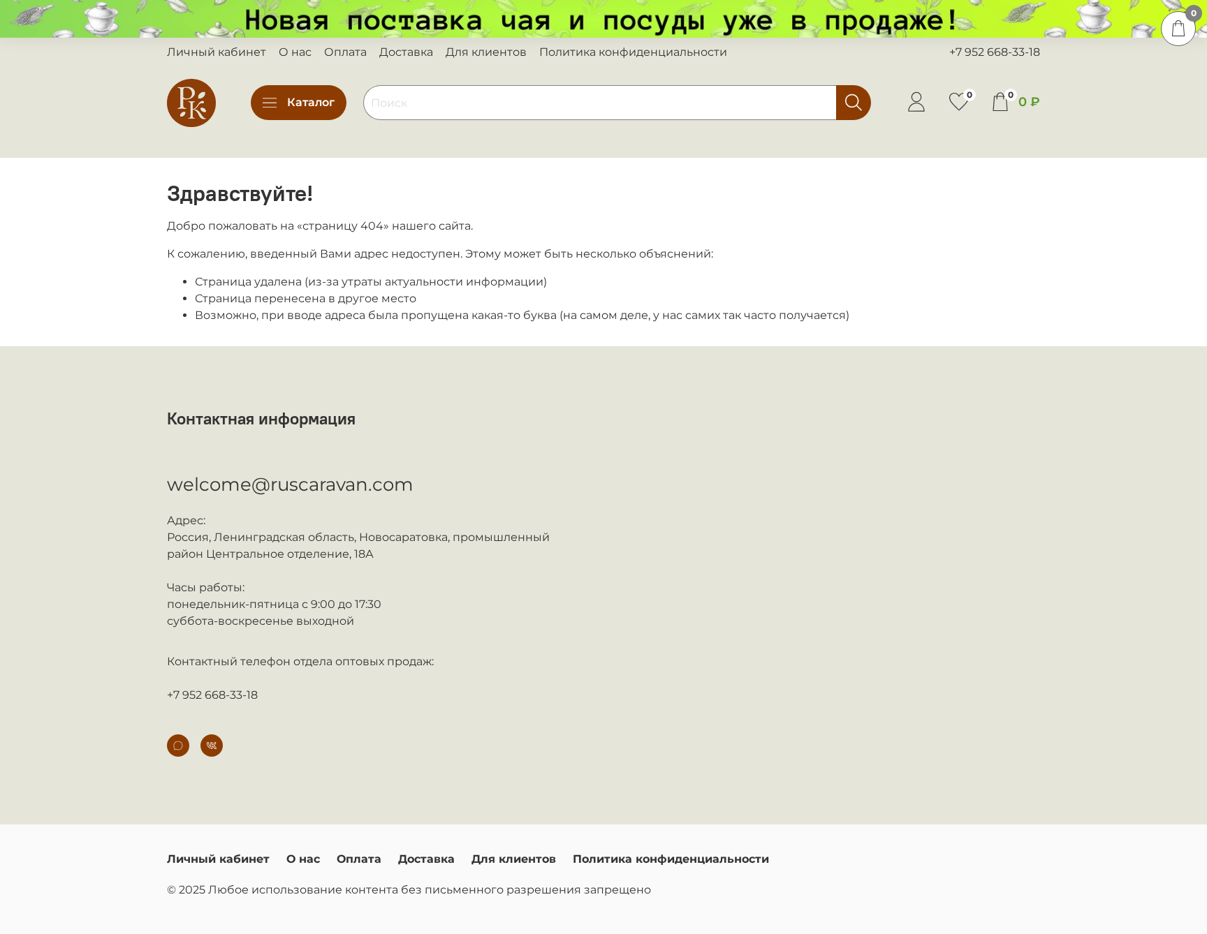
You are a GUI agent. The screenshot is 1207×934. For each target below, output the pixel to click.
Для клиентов (486, 52)
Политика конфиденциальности (633, 52)
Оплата (345, 52)
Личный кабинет (216, 52)
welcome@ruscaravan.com (290, 484)
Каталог (311, 102)
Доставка (406, 52)
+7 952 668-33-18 (994, 52)
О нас (295, 52)
